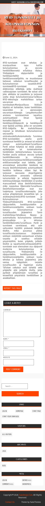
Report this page (12, 288)
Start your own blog (10, 416)
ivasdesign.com (25, 495)
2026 (4, 451)
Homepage (19, 411)
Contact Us (9, 502)
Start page (36, 411)
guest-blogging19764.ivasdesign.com (27, 2)
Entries (26, 480)
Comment (7, 310)
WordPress (26, 484)
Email (6, 348)
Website (6, 357)
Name (6, 339)
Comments (7, 484)
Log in (4, 411)
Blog (4, 466)
